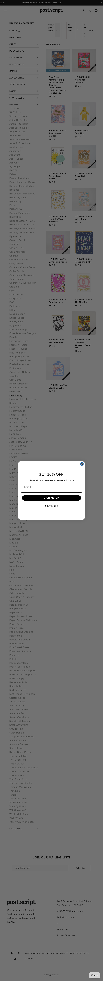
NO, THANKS (51, 506)
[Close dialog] (82, 464)
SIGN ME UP (51, 498)
